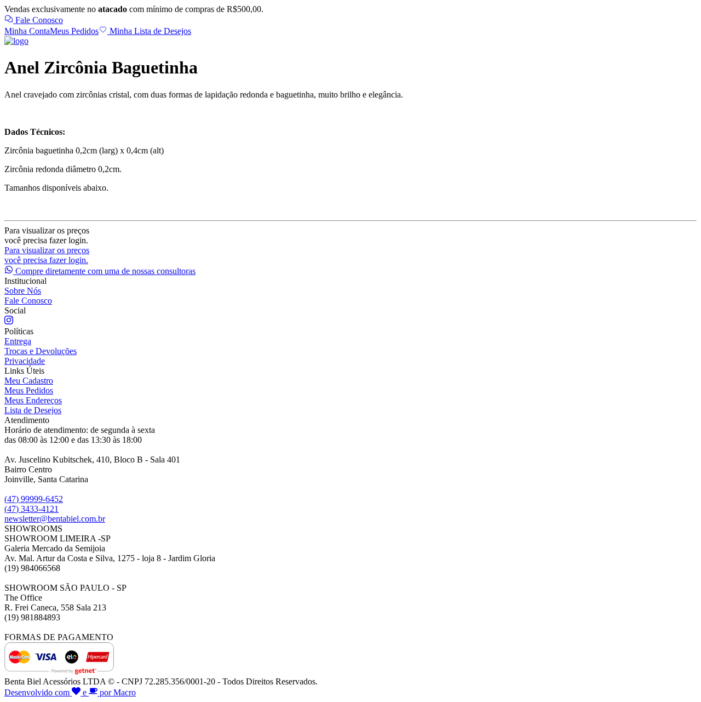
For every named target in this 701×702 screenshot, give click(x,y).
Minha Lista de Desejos (149, 31)
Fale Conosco (38, 20)
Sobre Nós (22, 290)
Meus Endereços (33, 400)
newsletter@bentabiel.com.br (54, 518)
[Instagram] (8, 321)
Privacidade (24, 361)
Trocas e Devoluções (40, 351)
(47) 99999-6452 (33, 499)
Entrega (17, 341)
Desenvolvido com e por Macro (70, 692)
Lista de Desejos (32, 410)
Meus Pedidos (74, 31)
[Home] (16, 40)
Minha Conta (27, 31)
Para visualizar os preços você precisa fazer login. (46, 255)
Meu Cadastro (28, 380)
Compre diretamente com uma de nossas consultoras (104, 271)
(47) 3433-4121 (31, 508)
